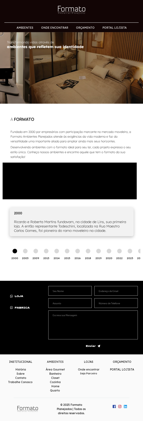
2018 (88, 258)
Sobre (21, 373)
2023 (130, 258)
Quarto (55, 390)
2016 (77, 258)
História (20, 369)
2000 (14, 258)
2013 (46, 258)
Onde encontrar (88, 369)
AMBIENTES (55, 361)
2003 (25, 258)
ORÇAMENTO (122, 361)
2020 (109, 258)
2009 (35, 258)
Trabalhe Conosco (20, 382)
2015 (67, 258)
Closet (55, 378)
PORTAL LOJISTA (122, 369)
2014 (57, 258)
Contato (20, 378)
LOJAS (88, 361)
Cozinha (55, 382)
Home (55, 386)
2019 (98, 258)
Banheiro (55, 373)
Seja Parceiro (88, 373)
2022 (119, 258)
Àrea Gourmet (55, 369)
